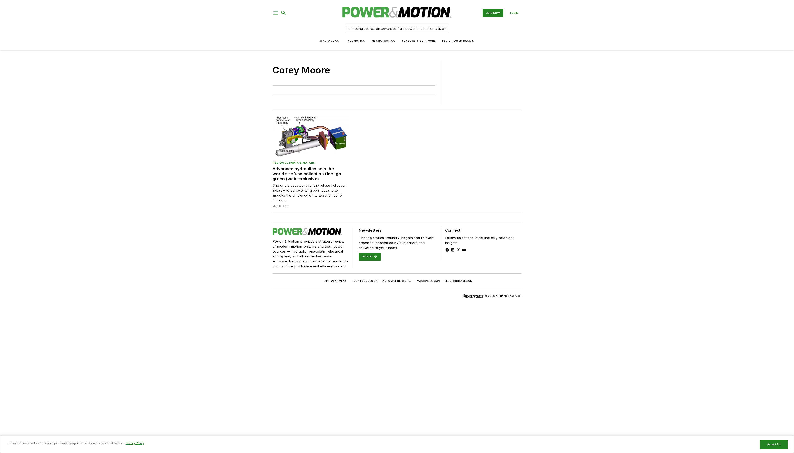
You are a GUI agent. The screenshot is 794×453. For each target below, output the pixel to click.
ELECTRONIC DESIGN (458, 281)
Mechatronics (383, 40)
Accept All (773, 444)
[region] (397, 444)
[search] (283, 13)
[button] (276, 13)
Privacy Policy (135, 443)
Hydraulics (329, 40)
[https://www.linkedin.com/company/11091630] (453, 250)
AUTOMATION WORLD (397, 281)
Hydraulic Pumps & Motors (294, 162)
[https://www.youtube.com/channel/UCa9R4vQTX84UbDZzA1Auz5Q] (464, 250)
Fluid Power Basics (458, 40)
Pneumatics (355, 40)
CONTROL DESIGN (366, 281)
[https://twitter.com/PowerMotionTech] (458, 250)
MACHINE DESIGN (428, 281)
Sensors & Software (419, 40)
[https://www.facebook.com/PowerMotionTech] (447, 250)
